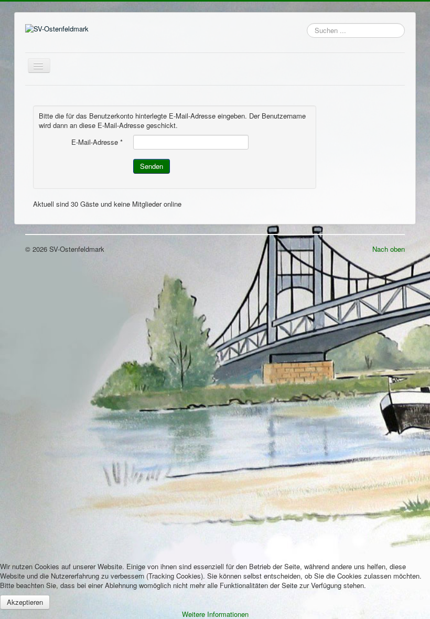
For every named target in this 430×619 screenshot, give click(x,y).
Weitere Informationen (215, 614)
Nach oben (388, 249)
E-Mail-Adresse (97, 142)
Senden (151, 166)
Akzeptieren (25, 602)
